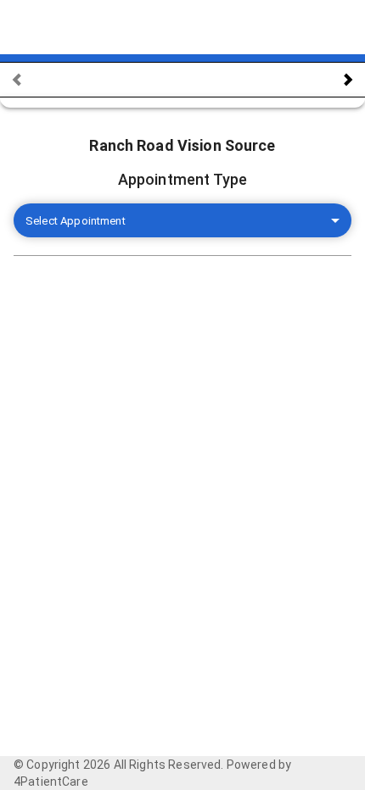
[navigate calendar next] (348, 80)
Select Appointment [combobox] (75, 220)
